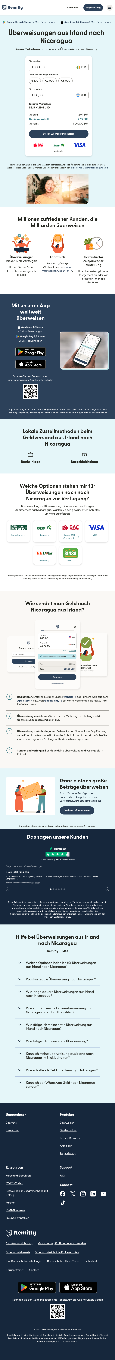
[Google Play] (30, 351)
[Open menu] (110, 8)
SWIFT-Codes (14, 1183)
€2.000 (49, 81)
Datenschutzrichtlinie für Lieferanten (57, 1252)
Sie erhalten (35, 89)
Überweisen (67, 1123)
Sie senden (35, 61)
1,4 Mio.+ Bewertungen (31, 22)
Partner (10, 1202)
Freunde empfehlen (17, 1218)
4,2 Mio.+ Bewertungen (88, 22)
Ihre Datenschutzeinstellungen (24, 1261)
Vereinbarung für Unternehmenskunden (62, 1243)
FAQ (62, 1175)
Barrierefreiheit (15, 1270)
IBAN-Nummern (15, 1210)
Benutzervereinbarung (19, 1243)
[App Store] (30, 364)
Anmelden (72, 7)
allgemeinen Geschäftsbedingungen (89, 168)
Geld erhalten (68, 1130)
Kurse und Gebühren (18, 1175)
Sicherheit (91, 1261)
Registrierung (93, 7)
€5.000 (65, 81)
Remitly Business (70, 1138)
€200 (34, 81)
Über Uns (11, 1123)
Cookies (34, 1270)
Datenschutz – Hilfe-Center (63, 1261)
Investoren (12, 1130)
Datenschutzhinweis (18, 1252)
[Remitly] (12, 7)
